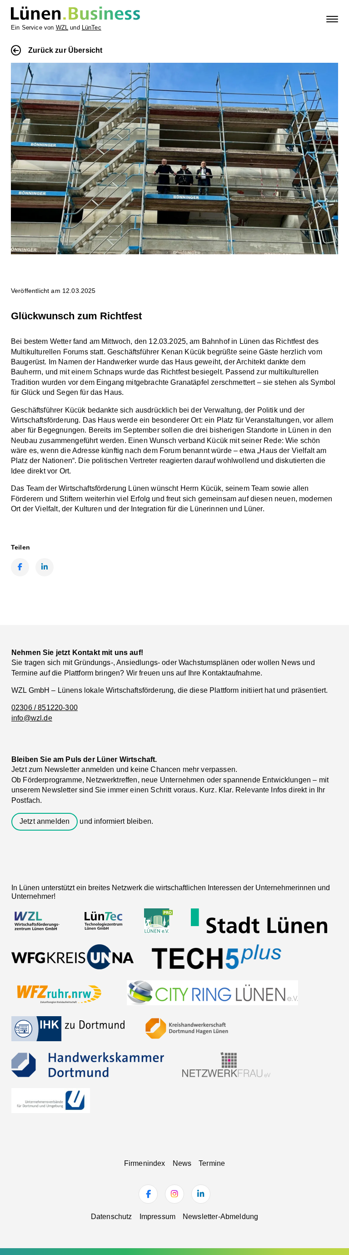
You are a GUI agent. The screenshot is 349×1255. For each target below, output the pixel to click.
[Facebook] (148, 1194)
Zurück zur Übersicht (65, 50)
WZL (62, 27)
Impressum (157, 1216)
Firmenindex (144, 1163)
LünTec (91, 27)
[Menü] (332, 19)
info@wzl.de (31, 718)
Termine (212, 1163)
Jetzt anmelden (45, 821)
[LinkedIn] (200, 1194)
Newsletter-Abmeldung (220, 1216)
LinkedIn (44, 567)
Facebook (20, 567)
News (182, 1163)
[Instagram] (174, 1194)
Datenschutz (111, 1216)
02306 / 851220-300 (44, 707)
